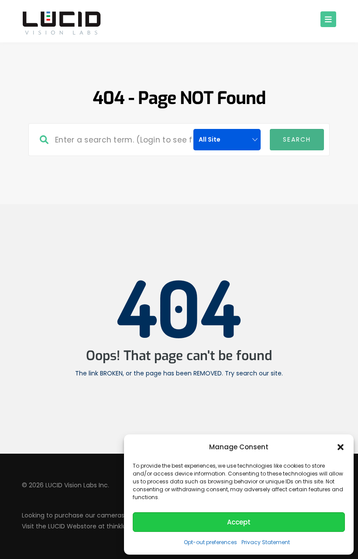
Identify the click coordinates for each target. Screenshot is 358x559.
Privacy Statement (265, 542)
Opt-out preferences (210, 542)
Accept (239, 522)
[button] (340, 447)
